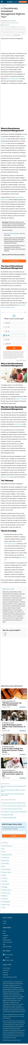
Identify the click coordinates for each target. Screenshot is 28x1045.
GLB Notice (5, 974)
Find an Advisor (22, 1)
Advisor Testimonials (7, 942)
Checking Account (7, 854)
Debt (3, 866)
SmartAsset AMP (6, 940)
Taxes (3, 907)
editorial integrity (12, 26)
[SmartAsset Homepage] (12, 2)
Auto (3, 848)
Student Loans (6, 904)
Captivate (5, 937)
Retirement (5, 898)
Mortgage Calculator (7, 814)
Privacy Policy (6, 970)
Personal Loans (6, 893)
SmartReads (5, 935)
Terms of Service (6, 968)
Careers (4, 923)
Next (14, 348)
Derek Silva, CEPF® (8, 589)
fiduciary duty (5, 477)
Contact (4, 921)
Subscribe (14, 836)
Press (4, 944)
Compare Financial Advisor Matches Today (13, 803)
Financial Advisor (6, 872)
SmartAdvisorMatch (7, 946)
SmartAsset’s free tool (10, 543)
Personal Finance (6, 890)
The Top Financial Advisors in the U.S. (12, 809)
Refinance (4, 896)
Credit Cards (5, 857)
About (4, 933)
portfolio (3, 143)
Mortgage (4, 887)
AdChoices (5, 972)
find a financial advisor (13, 78)
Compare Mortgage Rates (9, 817)
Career (4, 851)
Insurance (4, 878)
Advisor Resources (7, 846)
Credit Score (5, 860)
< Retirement (3, 5)
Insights (4, 875)
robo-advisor (18, 424)
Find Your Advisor (14, 261)
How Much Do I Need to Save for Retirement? (14, 811)
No (5, 635)
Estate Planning (6, 869)
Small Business (6, 901)
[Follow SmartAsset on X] (4, 957)
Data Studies (5, 863)
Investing (4, 881)
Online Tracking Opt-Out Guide (10, 977)
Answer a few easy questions (11, 233)
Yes (5, 633)
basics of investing (21, 399)
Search (4, 931)
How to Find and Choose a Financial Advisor (14, 806)
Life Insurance (6, 884)
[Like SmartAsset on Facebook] (4, 954)
